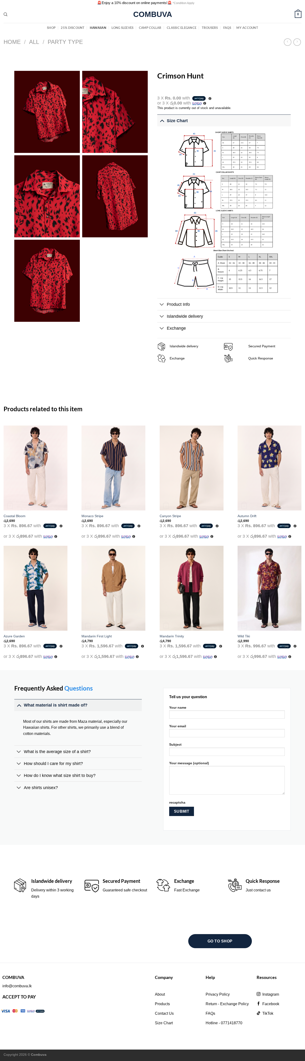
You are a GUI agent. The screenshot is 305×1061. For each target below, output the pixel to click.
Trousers (210, 28)
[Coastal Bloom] (35, 468)
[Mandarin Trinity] (192, 588)
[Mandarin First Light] (113, 588)
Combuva (152, 14)
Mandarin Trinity (172, 636)
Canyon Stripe (170, 516)
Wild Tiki (244, 636)
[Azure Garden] (35, 588)
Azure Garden (14, 636)
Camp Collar (150, 28)
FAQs (227, 28)
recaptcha (177, 802)
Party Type (65, 42)
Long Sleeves (122, 28)
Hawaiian (98, 28)
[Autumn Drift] (269, 468)
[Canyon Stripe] (192, 468)
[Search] (5, 14)
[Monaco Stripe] (113, 468)
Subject (175, 744)
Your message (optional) (189, 763)
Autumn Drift (247, 516)
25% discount (72, 28)
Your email (177, 726)
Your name (177, 707)
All (34, 42)
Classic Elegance (181, 28)
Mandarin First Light (96, 636)
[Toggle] (162, 120)
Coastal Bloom (14, 516)
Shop (51, 28)
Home (12, 42)
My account (247, 28)
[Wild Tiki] (269, 588)
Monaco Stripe (92, 516)
